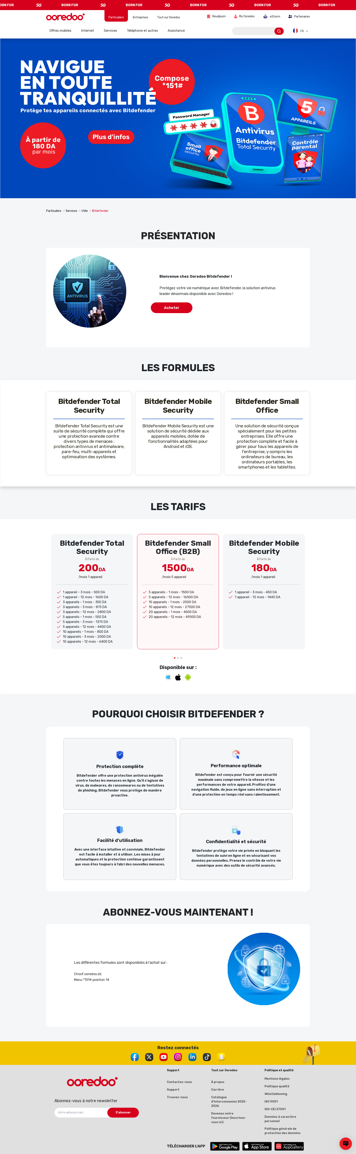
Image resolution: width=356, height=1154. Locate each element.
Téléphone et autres (142, 31)
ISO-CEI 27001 (275, 1109)
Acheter (171, 307)
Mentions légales (277, 1079)
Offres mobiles (60, 31)
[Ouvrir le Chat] (346, 1144)
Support (173, 1089)
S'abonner (123, 1112)
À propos (217, 1082)
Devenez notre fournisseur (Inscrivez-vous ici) (228, 1118)
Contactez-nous (179, 1082)
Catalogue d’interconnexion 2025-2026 (229, 1102)
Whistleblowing (276, 1094)
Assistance (176, 31)
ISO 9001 (271, 1101)
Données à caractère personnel (280, 1119)
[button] (175, 658)
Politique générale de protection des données (283, 1131)
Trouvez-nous (177, 1097)
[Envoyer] (279, 31)
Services (110, 31)
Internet (87, 31)
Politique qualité (277, 1086)
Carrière (217, 1089)
